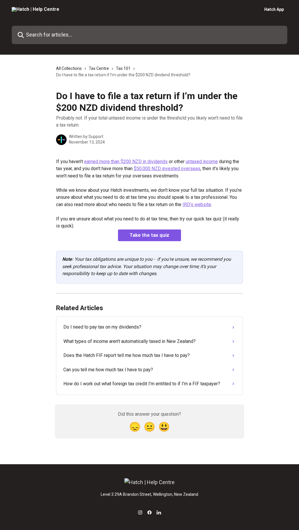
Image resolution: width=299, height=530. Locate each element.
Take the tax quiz (149, 235)
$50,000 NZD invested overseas (167, 168)
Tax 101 (123, 68)
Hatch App (274, 9)
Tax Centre (99, 68)
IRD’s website (196, 204)
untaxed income (202, 161)
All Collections (69, 68)
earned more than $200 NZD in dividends (126, 161)
